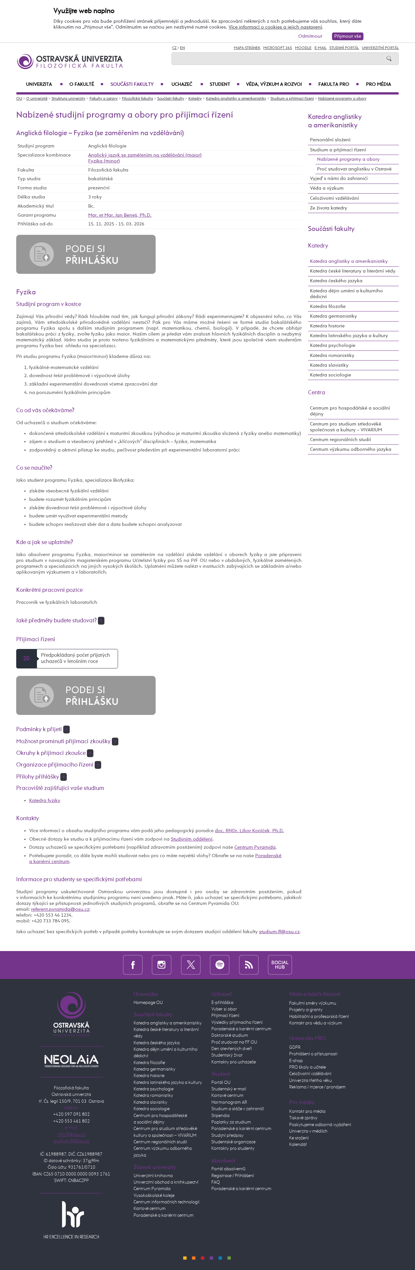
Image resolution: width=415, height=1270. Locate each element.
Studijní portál (344, 48)
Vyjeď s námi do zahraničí (339, 178)
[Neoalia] (71, 1061)
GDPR (295, 1047)
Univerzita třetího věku (310, 1080)
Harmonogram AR (229, 1102)
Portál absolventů (228, 1169)
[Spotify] (220, 965)
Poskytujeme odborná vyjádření (320, 1125)
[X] (191, 965)
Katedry (195, 99)
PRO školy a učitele (307, 1067)
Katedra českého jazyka (336, 280)
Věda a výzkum (327, 188)
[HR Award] (71, 1219)
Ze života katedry (328, 208)
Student (225, 84)
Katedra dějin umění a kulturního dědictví (346, 293)
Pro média (378, 84)
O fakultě (86, 84)
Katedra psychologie (332, 345)
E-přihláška (222, 1002)
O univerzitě (36, 99)
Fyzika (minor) (104, 161)
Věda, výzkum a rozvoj (279, 84)
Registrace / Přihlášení (232, 1176)
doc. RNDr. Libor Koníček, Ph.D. (249, 830)
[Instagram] (162, 965)
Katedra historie (327, 326)
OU (19, 99)
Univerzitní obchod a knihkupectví (166, 1182)
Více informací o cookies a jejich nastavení (275, 27)
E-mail (320, 48)
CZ (174, 48)
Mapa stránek (247, 48)
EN (182, 48)
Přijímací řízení (225, 1015)
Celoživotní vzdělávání (334, 198)
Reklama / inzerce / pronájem (317, 1087)
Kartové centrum (150, 1208)
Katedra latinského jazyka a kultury (349, 335)
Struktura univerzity (68, 99)
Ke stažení (299, 1138)
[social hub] (280, 965)
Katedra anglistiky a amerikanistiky (236, 99)
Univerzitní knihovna (153, 1176)
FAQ (215, 1182)
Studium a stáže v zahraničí (237, 1109)
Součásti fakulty (137, 84)
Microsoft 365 (277, 48)
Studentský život (227, 1055)
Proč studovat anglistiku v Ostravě (354, 169)
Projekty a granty (306, 1010)
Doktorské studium (229, 1035)
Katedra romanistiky (332, 355)
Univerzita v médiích (308, 1131)
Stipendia (220, 1115)
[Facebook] (133, 965)
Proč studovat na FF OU (234, 1042)
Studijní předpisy (227, 1135)
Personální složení (330, 139)
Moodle (303, 48)
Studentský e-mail (228, 1089)
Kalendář (298, 1144)
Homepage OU (148, 1002)
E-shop (296, 1061)
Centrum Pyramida (255, 847)
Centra (316, 393)
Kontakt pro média (307, 1111)
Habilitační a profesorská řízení (319, 1016)
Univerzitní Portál (380, 48)
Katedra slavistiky (329, 365)
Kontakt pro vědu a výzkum (315, 1023)
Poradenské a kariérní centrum (164, 1215)
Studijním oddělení (191, 839)
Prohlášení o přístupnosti (313, 1054)
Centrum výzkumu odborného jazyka (350, 449)
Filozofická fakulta (137, 99)
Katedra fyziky (44, 800)
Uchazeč (187, 84)
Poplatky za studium (231, 1122)
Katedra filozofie (328, 306)
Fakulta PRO (338, 84)
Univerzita (44, 84)
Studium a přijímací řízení (292, 99)
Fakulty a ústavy (103, 99)
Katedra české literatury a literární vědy (353, 271)
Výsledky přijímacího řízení (237, 1022)
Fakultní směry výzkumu (312, 1003)
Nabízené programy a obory (342, 99)
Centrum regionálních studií (340, 439)
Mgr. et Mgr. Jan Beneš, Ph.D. (119, 215)
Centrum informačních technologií (166, 1202)
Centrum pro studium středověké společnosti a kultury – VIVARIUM (346, 427)
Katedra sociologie (330, 375)
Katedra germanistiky (333, 316)
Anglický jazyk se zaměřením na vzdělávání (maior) (145, 155)
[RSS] (249, 965)
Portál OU (221, 1082)
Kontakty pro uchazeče (233, 1062)
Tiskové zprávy (303, 1118)
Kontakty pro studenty (233, 1148)
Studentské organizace (233, 1142)
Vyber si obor (224, 1009)
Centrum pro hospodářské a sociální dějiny (350, 411)
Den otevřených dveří (231, 1049)
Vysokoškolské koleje (154, 1195)
